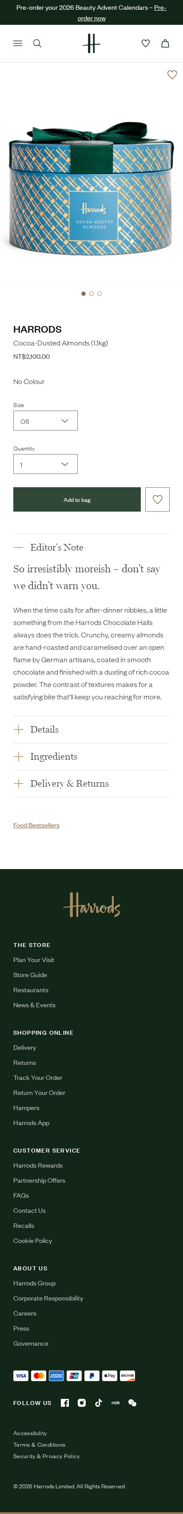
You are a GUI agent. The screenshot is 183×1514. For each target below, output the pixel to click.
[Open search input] (37, 43)
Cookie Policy (32, 1240)
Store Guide (30, 974)
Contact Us (29, 1210)
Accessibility (30, 1433)
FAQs (21, 1195)
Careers (24, 1312)
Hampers (26, 1107)
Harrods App (31, 1122)
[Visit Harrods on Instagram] (82, 1403)
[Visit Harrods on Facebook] (65, 1403)
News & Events (34, 1004)
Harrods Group (34, 1282)
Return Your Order (39, 1092)
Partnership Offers (39, 1179)
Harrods (37, 328)
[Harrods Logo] (91, 904)
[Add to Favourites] (172, 75)
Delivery (24, 1047)
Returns (24, 1062)
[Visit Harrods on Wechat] (132, 1403)
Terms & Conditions (39, 1444)
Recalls (23, 1225)
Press (21, 1327)
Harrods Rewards (38, 1164)
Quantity (24, 448)
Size (18, 404)
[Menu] (18, 43)
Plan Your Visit (33, 959)
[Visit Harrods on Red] (115, 1403)
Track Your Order (37, 1077)
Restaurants (30, 989)
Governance (30, 1342)
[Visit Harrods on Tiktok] (99, 1403)
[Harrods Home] (91, 43)
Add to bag (77, 499)
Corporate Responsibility (48, 1297)
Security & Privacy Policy (46, 1456)
